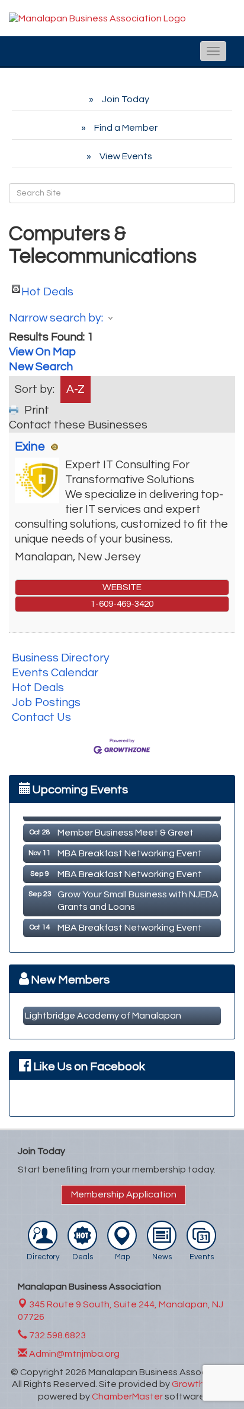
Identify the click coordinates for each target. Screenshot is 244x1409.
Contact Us (41, 717)
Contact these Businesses (78, 425)
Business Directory (61, 658)
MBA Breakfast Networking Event (129, 851)
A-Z (75, 389)
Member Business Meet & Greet (125, 830)
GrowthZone (199, 1384)
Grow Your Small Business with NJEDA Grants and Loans (138, 898)
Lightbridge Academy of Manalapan (103, 1015)
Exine (30, 446)
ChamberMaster (127, 1396)
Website (122, 587)
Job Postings (46, 702)
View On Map (42, 352)
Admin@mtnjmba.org (73, 1353)
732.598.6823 (56, 1335)
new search (41, 367)
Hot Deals (47, 289)
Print (36, 410)
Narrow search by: (56, 318)
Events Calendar (55, 673)
